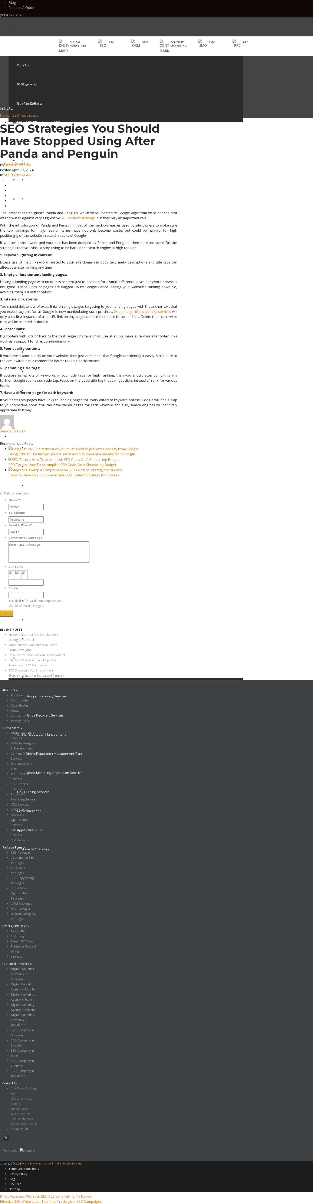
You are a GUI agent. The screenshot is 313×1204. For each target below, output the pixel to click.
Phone (13, 588)
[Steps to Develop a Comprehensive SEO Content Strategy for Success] (65, 469)
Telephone (17, 513)
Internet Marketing (25, 65)
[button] (106, 44)
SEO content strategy (78, 218)
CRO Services (20, 804)
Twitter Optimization (41, 333)
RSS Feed (15, 1184)
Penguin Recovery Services (46, 696)
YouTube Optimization (42, 352)
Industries (18, 84)
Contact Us (18, 716)
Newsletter (18, 931)
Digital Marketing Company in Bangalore (22, 1020)
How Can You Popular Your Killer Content (37, 655)
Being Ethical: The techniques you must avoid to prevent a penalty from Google (72, 454)
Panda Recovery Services (44, 715)
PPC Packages (21, 909)
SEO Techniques (25, 115)
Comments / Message (25, 538)
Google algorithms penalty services (142, 311)
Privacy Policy (9, 624)
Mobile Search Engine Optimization (52, 199)
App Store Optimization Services (20, 820)
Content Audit (36, 639)
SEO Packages (21, 852)
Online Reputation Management (41, 735)
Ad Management (30, 429)
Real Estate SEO (29, 161)
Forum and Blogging (41, 409)
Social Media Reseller (41, 295)
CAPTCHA (16, 567)
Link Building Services (33, 792)
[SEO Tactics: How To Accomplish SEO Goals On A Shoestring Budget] (64, 459)
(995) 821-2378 (11, 15)
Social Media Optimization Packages (20, 893)
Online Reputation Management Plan (54, 754)
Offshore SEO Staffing (33, 849)
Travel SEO (25, 199)
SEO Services (20, 840)
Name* (15, 500)
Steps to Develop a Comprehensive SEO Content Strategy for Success (64, 475)
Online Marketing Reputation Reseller (54, 773)
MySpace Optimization (43, 371)
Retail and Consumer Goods (38, 180)
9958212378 (19, 1129)
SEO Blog (17, 936)
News (15, 710)
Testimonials (20, 700)
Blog (12, 2)
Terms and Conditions (24, 1169)
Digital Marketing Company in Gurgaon (22, 974)
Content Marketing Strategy (47, 620)
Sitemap (16, 957)
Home (15, 27)
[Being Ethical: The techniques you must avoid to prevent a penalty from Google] (73, 448)
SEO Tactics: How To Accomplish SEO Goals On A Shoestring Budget (62, 464)
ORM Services (20, 809)
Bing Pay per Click (39, 524)
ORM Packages (21, 903)
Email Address (20, 525)
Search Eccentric (18, 165)
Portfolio (17, 695)
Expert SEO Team (23, 941)
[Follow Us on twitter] (6, 1140)
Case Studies (20, 104)
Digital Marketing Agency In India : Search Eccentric (52, 1163)
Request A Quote (22, 7)
